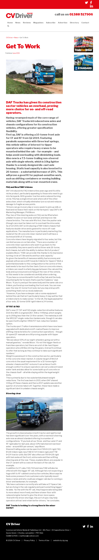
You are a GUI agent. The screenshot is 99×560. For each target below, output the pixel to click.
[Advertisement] (83, 80)
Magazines (38, 23)
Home (10, 23)
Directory (74, 23)
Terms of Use (44, 540)
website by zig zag (60, 540)
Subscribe (50, 23)
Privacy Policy (29, 540)
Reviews (27, 23)
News (17, 23)
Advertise (62, 23)
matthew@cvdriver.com (29, 536)
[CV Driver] (19, 15)
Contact (85, 23)
